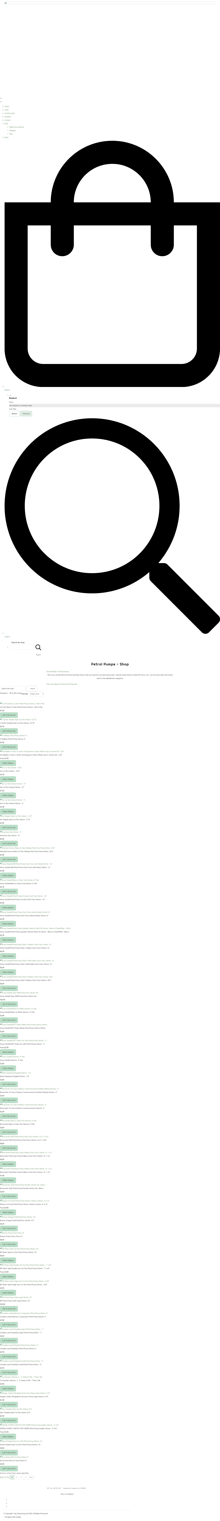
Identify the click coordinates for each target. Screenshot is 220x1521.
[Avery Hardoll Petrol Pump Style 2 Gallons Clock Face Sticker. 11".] (26, 944)
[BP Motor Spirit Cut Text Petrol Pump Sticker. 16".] (19, 1249)
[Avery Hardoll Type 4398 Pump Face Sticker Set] (19, 993)
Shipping (12, 130)
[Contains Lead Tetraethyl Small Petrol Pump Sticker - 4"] (21, 1361)
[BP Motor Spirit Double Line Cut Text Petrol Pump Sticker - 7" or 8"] (25, 1265)
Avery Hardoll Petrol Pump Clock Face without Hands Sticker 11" (24, 916)
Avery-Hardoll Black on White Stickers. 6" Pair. (17, 1012)
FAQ (6, 123)
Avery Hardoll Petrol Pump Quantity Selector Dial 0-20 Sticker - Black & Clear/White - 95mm (34, 932)
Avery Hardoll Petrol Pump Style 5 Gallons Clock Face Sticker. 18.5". (26, 980)
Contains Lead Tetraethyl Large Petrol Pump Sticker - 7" (21, 1333)
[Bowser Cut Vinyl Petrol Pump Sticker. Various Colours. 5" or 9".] (25, 1201)
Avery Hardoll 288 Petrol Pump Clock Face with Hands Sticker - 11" (25, 867)
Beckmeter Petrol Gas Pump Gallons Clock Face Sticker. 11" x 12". (25, 1156)
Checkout (26, 414)
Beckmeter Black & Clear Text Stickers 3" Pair (17, 1124)
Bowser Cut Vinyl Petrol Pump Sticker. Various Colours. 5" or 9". (24, 1204)
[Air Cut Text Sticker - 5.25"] (11, 768)
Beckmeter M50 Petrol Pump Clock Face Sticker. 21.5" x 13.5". (23, 1140)
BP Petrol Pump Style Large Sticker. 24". (15, 1301)
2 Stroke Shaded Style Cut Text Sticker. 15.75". (17, 723)
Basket (14, 414)
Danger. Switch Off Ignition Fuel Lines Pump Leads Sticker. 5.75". (24, 1397)
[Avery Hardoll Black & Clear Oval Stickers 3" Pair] (19, 880)
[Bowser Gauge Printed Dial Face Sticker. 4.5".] (18, 1217)
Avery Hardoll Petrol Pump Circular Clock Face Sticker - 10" (22, 899)
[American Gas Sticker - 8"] (10, 832)
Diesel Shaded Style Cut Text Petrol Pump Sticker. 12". (20, 1445)
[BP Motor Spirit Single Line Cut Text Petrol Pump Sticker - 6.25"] (24, 1281)
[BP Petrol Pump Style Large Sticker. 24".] (16, 1297)
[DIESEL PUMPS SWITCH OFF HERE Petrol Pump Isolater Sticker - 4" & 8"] (29, 1425)
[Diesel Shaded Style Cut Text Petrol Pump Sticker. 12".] (21, 1441)
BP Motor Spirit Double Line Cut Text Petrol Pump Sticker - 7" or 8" (25, 1268)
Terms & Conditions (67, 1494)
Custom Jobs (10, 113)
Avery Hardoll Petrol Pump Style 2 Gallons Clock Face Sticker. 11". (25, 948)
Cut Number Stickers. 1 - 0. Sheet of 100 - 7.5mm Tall (20, 1380)
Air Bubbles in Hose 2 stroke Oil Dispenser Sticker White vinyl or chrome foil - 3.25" (31, 755)
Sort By (25, 694)
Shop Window (51, 671)
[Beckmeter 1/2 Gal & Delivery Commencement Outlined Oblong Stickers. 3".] (29, 1089)
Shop (6, 110)
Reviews (8, 117)
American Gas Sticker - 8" (10, 835)
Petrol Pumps (64, 671)
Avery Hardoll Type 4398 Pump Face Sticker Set (18, 996)
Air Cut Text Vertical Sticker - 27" (12, 787)
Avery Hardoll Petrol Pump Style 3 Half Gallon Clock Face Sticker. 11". (26, 964)
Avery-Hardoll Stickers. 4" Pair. (11, 1060)
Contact (7, 120)
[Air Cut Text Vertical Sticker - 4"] (12, 800)
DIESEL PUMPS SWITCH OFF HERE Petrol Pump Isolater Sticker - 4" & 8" (28, 1428)
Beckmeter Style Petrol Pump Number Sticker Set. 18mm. (22, 1188)
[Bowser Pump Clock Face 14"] (12, 1233)
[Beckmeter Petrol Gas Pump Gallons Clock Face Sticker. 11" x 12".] (26, 1153)
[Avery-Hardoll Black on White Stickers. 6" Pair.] (18, 1009)
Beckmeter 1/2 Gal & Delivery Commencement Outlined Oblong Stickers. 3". (28, 1092)
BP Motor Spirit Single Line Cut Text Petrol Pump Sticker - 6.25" (23, 1285)
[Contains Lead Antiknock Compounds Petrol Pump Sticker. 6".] (24, 1313)
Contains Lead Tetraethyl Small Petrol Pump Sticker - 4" (21, 1364)
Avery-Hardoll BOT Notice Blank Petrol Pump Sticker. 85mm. (23, 1028)
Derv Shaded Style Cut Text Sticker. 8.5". (15, 1412)
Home (7, 106)
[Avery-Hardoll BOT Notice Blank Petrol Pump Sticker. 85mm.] (24, 1025)
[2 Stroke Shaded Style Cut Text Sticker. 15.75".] (18, 720)
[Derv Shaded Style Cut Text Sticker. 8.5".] (16, 1409)
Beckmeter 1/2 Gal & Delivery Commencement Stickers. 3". (22, 1108)
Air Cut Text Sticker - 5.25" (10, 771)
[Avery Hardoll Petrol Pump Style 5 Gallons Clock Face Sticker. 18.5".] (26, 977)
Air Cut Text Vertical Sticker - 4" (11, 803)
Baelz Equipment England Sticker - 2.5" (14, 1076)
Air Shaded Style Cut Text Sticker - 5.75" (15, 820)
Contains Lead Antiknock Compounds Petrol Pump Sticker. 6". (23, 1317)
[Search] (38, 647)
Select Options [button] (8, 763)
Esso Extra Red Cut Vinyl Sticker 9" (13, 1461)
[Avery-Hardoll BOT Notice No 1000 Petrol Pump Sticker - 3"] (23, 1041)
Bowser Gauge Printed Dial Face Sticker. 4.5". (17, 1220)
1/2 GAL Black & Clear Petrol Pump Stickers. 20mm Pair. (21, 707)
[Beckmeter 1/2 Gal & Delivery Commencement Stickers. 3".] (23, 1105)
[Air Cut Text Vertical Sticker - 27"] (13, 784)
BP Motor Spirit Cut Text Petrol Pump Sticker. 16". (18, 1252)
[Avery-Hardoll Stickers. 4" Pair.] (12, 1057)
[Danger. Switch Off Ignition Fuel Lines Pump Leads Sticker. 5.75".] (25, 1393)
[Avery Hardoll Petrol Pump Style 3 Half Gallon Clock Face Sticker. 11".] (27, 961)
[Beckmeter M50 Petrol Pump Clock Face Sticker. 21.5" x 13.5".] (24, 1137)
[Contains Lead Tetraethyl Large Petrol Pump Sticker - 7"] (21, 1329)
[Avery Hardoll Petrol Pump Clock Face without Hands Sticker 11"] (25, 912)
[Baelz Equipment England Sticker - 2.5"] (15, 1073)
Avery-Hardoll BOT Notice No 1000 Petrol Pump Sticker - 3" (22, 1044)
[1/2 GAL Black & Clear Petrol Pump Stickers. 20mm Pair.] (22, 704)
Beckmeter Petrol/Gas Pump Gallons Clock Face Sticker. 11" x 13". (25, 1172)
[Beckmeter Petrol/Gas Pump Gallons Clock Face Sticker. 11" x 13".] (26, 1169)
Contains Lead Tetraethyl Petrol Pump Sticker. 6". (18, 1349)
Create (18, 1517)
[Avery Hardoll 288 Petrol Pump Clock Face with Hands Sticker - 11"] (26, 864)
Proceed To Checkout (69, 684)
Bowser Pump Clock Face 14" (11, 1236)
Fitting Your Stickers (16, 127)
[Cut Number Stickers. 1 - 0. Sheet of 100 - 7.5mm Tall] (21, 1377)
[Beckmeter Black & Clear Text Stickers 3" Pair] (18, 1121)
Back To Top (4, 1477)
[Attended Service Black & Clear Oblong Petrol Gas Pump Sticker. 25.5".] (27, 848)
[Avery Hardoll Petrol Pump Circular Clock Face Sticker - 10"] (23, 896)
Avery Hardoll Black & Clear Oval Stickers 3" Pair (18, 883)
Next (31, 1477)
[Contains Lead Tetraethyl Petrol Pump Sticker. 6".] (19, 1345)
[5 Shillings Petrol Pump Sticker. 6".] (14, 735)
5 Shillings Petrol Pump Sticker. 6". (13, 739)
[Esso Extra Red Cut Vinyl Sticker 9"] (14, 1457)
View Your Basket (53, 684)
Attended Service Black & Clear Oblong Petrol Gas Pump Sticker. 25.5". (27, 851)
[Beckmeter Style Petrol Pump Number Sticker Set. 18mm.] (22, 1185)
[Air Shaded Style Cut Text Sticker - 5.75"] (16, 816)
